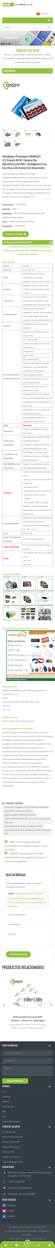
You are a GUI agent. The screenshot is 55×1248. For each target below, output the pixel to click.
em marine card (8, 1132)
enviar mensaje (18, 954)
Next (51, 1005)
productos (6, 1096)
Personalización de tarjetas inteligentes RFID (23, 826)
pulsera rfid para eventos (12, 1137)
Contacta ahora (14, 234)
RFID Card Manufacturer (36, 1238)
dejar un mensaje (27, 1243)
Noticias (5, 1101)
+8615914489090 (16, 1181)
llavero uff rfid (8, 1152)
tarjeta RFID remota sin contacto (18, 811)
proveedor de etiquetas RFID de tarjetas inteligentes (26, 807)
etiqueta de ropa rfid (10, 1142)
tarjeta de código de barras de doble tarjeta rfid (27, 1019)
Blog (4, 1111)
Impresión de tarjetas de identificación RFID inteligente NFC (27, 832)
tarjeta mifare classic (11, 1147)
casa (8, 54)
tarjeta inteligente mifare (12, 1162)
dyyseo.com (28, 1235)
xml (3, 1116)
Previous (3, 1005)
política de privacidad (11, 1121)
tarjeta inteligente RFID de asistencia (19, 815)
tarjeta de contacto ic (11, 1157)
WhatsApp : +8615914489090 (21, 1194)
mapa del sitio (8, 1106)
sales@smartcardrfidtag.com (20, 1188)
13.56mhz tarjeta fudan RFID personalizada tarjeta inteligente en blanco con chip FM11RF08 (26, 846)
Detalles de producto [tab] (18, 242)
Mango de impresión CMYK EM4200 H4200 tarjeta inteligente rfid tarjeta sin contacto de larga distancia (25, 857)
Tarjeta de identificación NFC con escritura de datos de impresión (27, 820)
